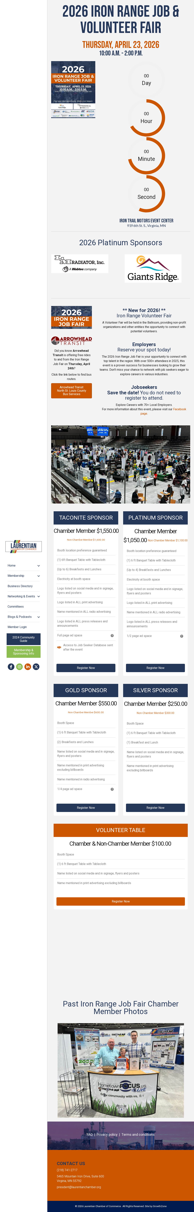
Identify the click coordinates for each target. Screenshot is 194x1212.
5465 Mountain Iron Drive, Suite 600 (80, 1176)
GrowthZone (160, 1206)
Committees (16, 606)
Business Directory (20, 586)
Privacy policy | (109, 1134)
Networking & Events (21, 596)
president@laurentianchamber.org (79, 1187)
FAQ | (92, 1134)
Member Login (17, 627)
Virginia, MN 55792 (69, 1181)
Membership (16, 576)
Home (12, 565)
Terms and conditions (138, 1134)
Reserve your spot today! (144, 349)
